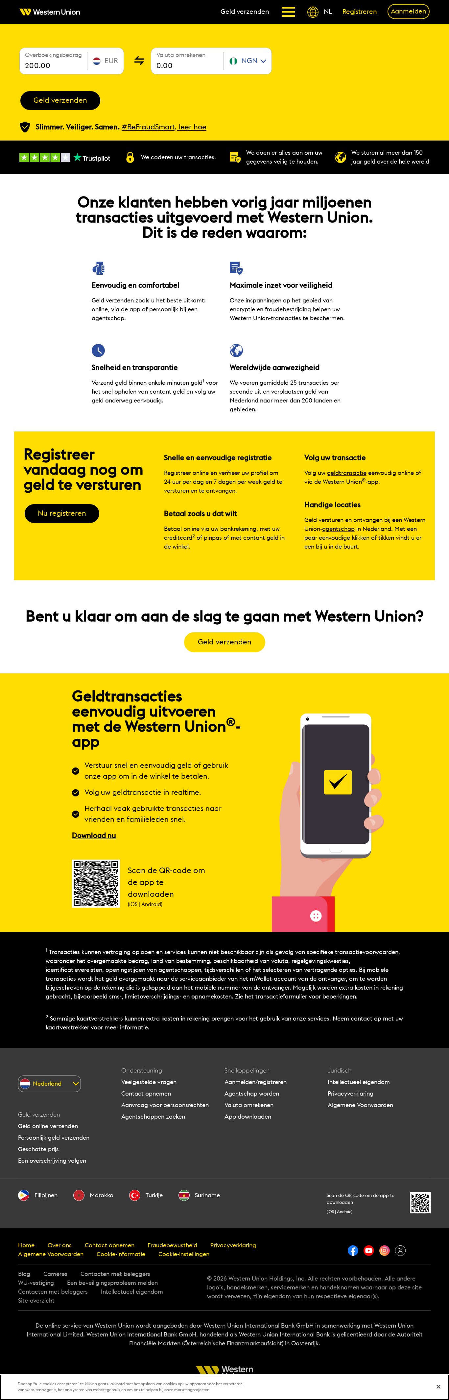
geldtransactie (346, 473)
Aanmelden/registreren (256, 1082)
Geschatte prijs (38, 1149)
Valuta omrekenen (180, 55)
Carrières (55, 1274)
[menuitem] (52, 12)
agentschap (338, 529)
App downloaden (248, 1117)
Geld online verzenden (48, 1126)
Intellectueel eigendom (359, 1082)
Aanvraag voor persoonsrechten (165, 1105)
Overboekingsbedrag (53, 55)
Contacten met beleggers (115, 1274)
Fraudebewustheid (172, 1245)
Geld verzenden (60, 100)
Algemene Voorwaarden (360, 1105)
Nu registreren (62, 513)
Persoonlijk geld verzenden (53, 1138)
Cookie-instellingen (183, 1254)
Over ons (60, 1245)
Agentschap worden (252, 1094)
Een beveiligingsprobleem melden (112, 1283)
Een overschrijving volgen (52, 1161)
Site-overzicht (36, 1301)
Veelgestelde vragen (149, 1082)
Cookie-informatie (121, 1254)
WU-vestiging (36, 1283)
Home (26, 1245)
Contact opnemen (146, 1094)
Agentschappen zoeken (153, 1117)
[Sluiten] (438, 1387)
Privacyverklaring (350, 1094)
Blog (24, 1274)
